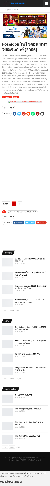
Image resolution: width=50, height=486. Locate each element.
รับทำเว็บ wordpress (11, 481)
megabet (20, 476)
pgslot (30, 473)
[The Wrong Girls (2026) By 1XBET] (7, 412)
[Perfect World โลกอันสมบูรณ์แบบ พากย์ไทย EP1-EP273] (7, 276)
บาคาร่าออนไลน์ (10, 476)
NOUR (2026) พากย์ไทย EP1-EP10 (27, 354)
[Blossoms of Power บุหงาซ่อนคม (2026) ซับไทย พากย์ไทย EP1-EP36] (7, 344)
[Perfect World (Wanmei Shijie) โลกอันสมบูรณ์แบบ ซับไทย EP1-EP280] (7, 303)
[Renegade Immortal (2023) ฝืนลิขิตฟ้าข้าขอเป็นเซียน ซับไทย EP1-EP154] (7, 289)
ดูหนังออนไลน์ (7, 97)
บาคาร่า (36, 473)
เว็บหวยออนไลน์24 (21, 473)
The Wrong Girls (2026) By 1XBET (28, 409)
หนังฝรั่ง (15, 97)
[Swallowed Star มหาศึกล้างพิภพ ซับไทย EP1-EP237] (7, 262)
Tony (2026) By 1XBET (23, 395)
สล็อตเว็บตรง (4, 473)
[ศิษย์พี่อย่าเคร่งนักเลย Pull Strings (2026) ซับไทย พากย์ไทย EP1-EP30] (7, 330)
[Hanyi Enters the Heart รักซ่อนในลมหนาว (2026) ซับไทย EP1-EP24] (7, 371)
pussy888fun (43, 473)
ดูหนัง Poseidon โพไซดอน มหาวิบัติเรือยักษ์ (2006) (22, 212)
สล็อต (12, 473)
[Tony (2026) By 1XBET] (7, 399)
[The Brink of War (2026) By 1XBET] (7, 439)
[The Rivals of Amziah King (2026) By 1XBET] (7, 426)
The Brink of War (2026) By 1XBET (28, 436)
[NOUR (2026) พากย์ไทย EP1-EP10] (7, 358)
